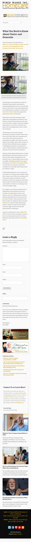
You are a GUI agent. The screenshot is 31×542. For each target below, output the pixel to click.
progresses (10, 195)
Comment (5, 246)
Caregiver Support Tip (14, 44)
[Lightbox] (26, 430)
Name (4, 264)
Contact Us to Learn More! (14, 387)
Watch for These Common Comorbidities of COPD (10, 359)
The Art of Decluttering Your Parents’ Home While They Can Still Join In (14, 362)
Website (4, 279)
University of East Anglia (10, 112)
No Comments (19, 48)
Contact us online (21, 395)
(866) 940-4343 (9, 397)
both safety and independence (19, 163)
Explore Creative (18, 534)
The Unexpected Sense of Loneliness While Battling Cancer (13, 366)
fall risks (5, 203)
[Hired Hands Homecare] (15, 8)
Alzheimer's (6, 44)
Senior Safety (12, 48)
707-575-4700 (20, 521)
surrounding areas (19, 402)
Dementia (23, 44)
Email (4, 272)
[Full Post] (27, 430)
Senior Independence (14, 46)
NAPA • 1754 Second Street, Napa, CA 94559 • (14, 516)
